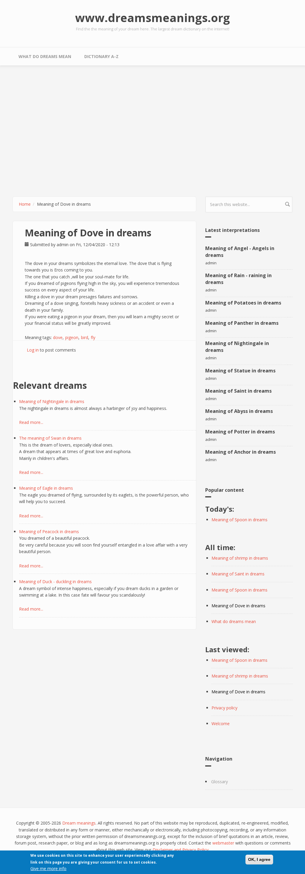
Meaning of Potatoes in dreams (243, 302)
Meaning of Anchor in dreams (240, 452)
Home (25, 204)
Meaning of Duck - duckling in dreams (55, 581)
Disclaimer (162, 850)
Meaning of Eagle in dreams (46, 488)
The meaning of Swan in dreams (50, 438)
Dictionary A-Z (101, 56)
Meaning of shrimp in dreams (239, 558)
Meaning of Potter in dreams (240, 431)
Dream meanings (79, 823)
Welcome (220, 723)
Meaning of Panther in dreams (241, 323)
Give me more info (48, 868)
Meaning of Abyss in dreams (239, 411)
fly (93, 337)
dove (58, 337)
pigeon (71, 337)
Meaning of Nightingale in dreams (51, 401)
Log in (33, 350)
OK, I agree (259, 859)
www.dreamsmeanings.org (152, 17)
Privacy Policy (195, 850)
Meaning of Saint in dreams (238, 391)
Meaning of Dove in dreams (238, 605)
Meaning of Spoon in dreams (239, 519)
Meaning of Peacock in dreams (49, 531)
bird (84, 337)
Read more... (31, 422)
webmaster (223, 843)
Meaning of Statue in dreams (240, 370)
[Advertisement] (152, 125)
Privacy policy (224, 708)
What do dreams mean (44, 56)
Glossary (219, 781)
